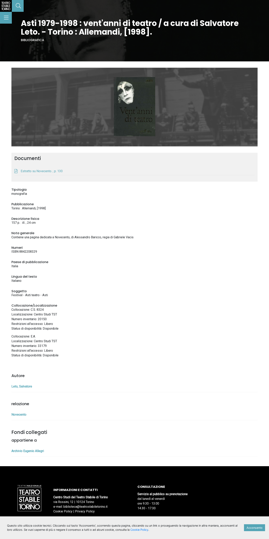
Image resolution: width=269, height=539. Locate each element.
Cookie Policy (62, 511)
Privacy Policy (85, 511)
